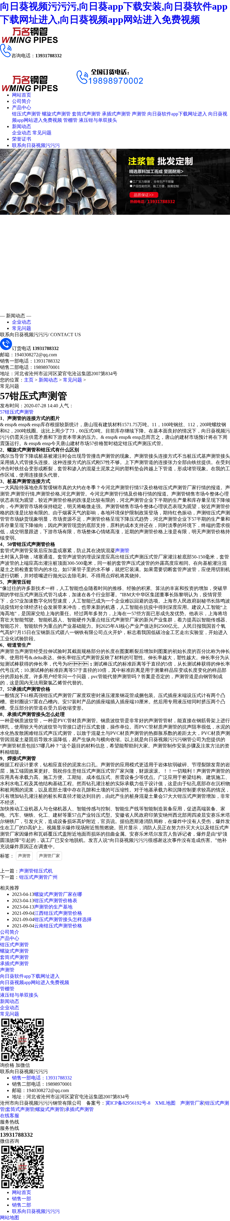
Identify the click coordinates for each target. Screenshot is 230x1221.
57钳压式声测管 (17, 411)
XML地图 (165, 1103)
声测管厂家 (49, 856)
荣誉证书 (21, 139)
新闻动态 (21, 126)
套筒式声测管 (86, 113)
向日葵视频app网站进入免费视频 (34, 982)
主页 (29, 379)
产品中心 (21, 107)
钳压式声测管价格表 (55, 900)
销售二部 (21, 1205)
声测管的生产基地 (53, 906)
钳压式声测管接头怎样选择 (63, 919)
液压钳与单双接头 (98, 120)
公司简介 (21, 101)
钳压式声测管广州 (38, 877)
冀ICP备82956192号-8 (127, 1103)
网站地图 (9, 1217)
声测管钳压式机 (36, 870)
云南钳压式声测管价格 (58, 925)
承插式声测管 (116, 113)
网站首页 (21, 94)
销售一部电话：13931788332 (42, 1077)
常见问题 (42, 132)
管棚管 (70, 120)
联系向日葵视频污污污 (36, 145)
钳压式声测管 (26, 113)
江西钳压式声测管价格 (58, 913)
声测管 (139, 113)
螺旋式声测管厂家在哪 (58, 894)
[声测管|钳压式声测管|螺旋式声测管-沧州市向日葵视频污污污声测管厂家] (30, 42)
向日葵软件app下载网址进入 (177, 113)
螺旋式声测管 (56, 113)
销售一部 (21, 1198)
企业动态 (21, 132)
